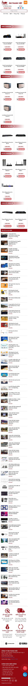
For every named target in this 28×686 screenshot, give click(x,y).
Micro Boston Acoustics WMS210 (7, 170)
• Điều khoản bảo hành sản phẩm (10, 667)
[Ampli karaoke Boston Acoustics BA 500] (7, 58)
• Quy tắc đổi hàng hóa (7, 673)
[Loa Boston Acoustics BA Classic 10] (21, 85)
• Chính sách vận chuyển (7, 665)
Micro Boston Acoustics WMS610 (7, 192)
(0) (12, 13)
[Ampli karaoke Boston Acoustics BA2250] (7, 35)
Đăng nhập (16, 13)
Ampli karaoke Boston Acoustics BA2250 (7, 43)
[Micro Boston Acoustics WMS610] (7, 185)
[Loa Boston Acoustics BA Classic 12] (7, 85)
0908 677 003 (14, 659)
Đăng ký (23, 13)
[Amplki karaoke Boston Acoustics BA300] (21, 58)
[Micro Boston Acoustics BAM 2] (21, 162)
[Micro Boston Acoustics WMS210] (7, 162)
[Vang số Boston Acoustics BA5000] (21, 135)
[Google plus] (13, 680)
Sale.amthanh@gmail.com (8, 657)
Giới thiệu (5, 13)
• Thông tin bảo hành (6, 671)
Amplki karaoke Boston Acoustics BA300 (21, 66)
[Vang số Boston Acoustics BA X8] (7, 135)
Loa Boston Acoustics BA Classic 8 (7, 115)
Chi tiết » (11, 238)
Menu (25, 2)
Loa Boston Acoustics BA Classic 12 (7, 93)
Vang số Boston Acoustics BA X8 (7, 143)
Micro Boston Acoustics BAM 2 (21, 170)
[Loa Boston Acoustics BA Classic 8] (7, 108)
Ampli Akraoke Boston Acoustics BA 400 (21, 43)
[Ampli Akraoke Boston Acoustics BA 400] (21, 35)
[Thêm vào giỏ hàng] (7, 49)
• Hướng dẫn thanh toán (7, 669)
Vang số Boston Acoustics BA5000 (20, 143)
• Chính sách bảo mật (6, 674)
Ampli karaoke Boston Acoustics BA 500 (7, 66)
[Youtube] (16, 680)
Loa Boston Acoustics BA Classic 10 (20, 93)
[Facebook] (10, 680)
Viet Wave (9, 683)
